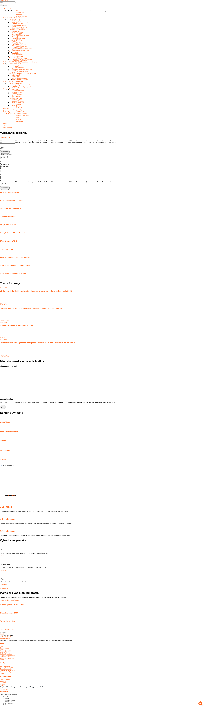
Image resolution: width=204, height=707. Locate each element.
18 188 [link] (2, 634)
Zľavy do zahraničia (15, 83)
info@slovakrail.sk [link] (5, 638)
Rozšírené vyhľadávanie (6, 154)
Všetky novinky (4, 356)
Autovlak (18, 119)
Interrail (18, 117)
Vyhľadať (3, 407)
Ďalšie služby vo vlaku (18, 50)
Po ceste (12, 52)
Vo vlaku (12, 40)
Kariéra (5, 125)
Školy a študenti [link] (4, 648)
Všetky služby (4, 588)
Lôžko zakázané (4, 183)
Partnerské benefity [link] (5, 672)
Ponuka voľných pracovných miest (9, 600)
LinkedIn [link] (2, 685)
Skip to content (4, 689)
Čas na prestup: (4, 164)
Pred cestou (13, 19)
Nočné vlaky (19, 121)
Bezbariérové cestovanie (17, 58)
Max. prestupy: (4, 156)
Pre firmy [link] (2, 673)
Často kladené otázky (18, 28)
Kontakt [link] (2, 659)
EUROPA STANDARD (22, 115)
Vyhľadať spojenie (5, 151)
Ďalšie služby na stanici (18, 38)
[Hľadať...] (15, 2)
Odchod (2, 147)
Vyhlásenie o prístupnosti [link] (7, 658)
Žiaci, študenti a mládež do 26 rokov (22, 69)
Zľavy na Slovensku (15, 63)
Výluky (5, 123)
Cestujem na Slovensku (13, 61)
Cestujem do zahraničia (13, 81)
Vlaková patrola (7, 127)
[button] (200, 703)
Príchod (2, 149)
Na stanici (12, 29)
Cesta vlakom (7, 8)
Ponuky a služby (14, 74)
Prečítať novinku (4, 303)
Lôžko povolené (4, 185)
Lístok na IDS (5, 137)
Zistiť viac (4, 556)
